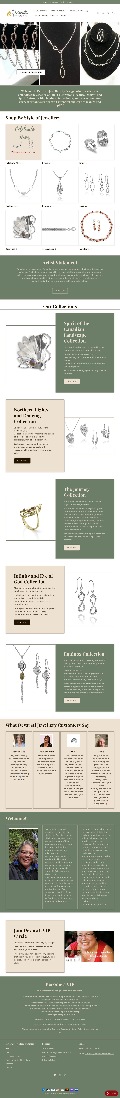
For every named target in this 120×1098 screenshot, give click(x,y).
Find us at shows (13, 1056)
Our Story (60, 291)
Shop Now (72, 381)
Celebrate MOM (13, 162)
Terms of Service (60, 1029)
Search (9, 1067)
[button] (41, 11)
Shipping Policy (48, 1060)
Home (8, 1049)
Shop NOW (22, 461)
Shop (8, 1052)
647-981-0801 (92, 1048)
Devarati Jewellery (56, 1093)
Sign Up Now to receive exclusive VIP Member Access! (60, 1024)
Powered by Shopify (69, 1093)
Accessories (48, 248)
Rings (81, 162)
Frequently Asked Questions (18, 1060)
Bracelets (46, 162)
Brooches (10, 248)
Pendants (46, 206)
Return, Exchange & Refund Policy (56, 1052)
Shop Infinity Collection (31, 72)
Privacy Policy (77, 1029)
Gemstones (84, 248)
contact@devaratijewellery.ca (99, 1053)
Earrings (83, 206)
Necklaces (11, 206)
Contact (9, 1064)
